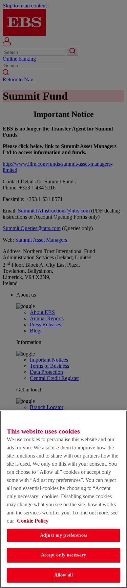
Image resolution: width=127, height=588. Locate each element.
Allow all (63, 574)
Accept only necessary (63, 554)
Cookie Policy (32, 521)
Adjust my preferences (63, 535)
